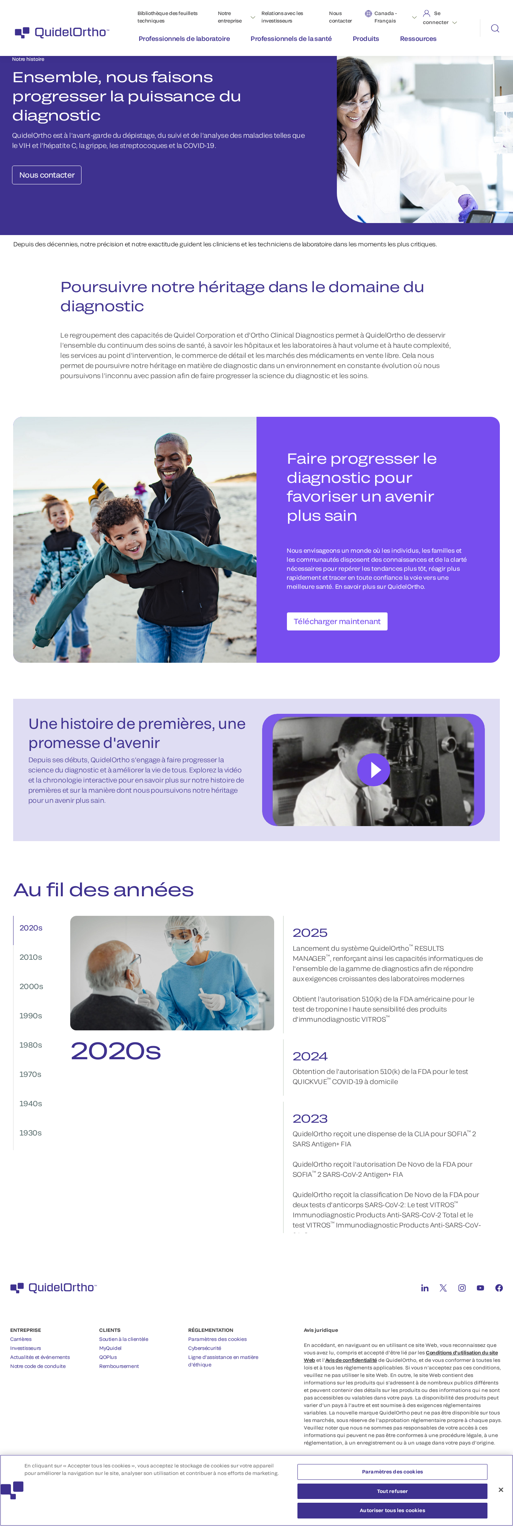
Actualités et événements (40, 1357)
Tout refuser (392, 1491)
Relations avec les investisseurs (282, 17)
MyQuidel (110, 1348)
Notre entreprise (230, 17)
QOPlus (108, 1357)
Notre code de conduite (37, 1366)
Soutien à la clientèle (123, 1339)
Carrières (21, 1339)
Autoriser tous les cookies (392, 1510)
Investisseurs (25, 1348)
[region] (256, 1490)
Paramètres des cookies (217, 1339)
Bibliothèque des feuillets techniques (167, 17)
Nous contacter (340, 17)
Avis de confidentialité (351, 1360)
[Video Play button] (373, 769)
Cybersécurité (204, 1348)
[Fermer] (501, 1490)
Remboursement (119, 1366)
